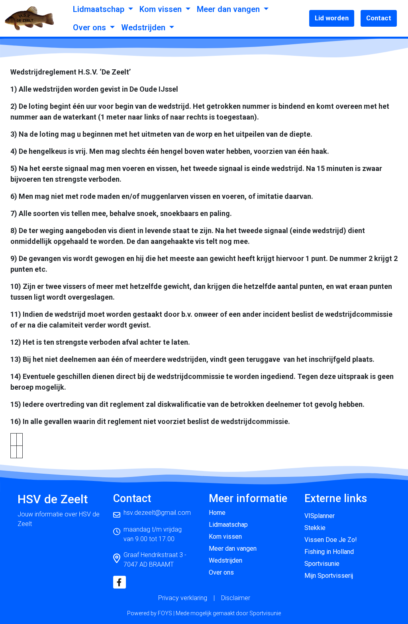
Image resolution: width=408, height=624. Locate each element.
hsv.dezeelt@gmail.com (157, 512)
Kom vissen (161, 9)
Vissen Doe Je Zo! (330, 540)
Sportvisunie (321, 563)
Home (217, 512)
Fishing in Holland (329, 551)
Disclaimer (235, 598)
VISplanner (319, 516)
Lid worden (332, 18)
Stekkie (315, 528)
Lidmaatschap (99, 9)
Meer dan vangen (229, 9)
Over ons (90, 27)
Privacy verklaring (182, 598)
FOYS (165, 613)
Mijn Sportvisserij (328, 575)
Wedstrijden (144, 27)
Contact (378, 18)
